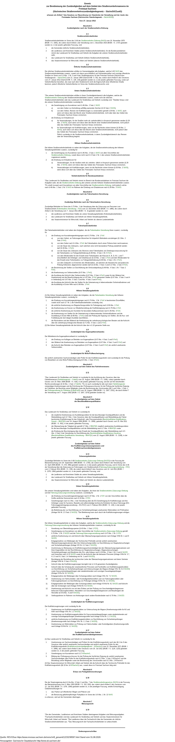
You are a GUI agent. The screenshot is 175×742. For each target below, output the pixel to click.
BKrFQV (89, 435)
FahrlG (74, 379)
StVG (116, 682)
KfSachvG (98, 646)
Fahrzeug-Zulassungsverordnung (112, 467)
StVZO (106, 461)
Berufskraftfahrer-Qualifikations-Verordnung (68, 435)
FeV (79, 209)
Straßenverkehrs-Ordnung (90, 41)
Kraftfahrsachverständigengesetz (80, 646)
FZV (127, 467)
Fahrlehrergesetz (64, 379)
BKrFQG (62, 421)
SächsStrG (62, 78)
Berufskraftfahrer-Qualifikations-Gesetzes (105, 433)
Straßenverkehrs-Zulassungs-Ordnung (89, 461)
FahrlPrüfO (76, 390)
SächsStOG (108, 17)
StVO (103, 41)
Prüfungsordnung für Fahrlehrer (59, 390)
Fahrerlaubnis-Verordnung (66, 209)
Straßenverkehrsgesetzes (102, 682)
